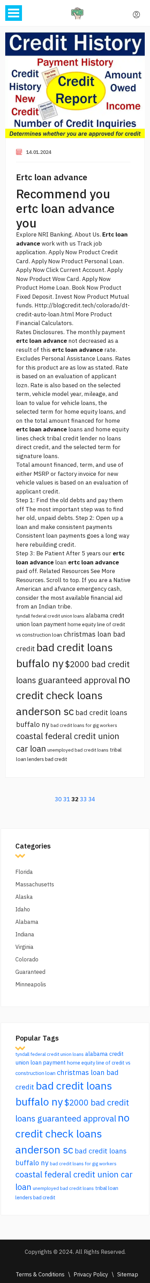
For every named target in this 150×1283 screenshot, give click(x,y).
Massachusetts (34, 884)
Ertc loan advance (51, 177)
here (22, 544)
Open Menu (13, 13)
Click (52, 270)
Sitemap (127, 1274)
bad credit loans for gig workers (84, 725)
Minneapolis (30, 984)
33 (83, 799)
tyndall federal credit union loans (50, 616)
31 (66, 799)
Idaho (22, 909)
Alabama (26, 921)
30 (58, 799)
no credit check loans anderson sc (73, 695)
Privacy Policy (91, 1274)
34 (91, 799)
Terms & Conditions (40, 1274)
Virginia (24, 946)
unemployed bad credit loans (77, 750)
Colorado (26, 959)
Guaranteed (30, 971)
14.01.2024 (38, 152)
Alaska (24, 896)
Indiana (24, 934)
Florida (24, 871)
